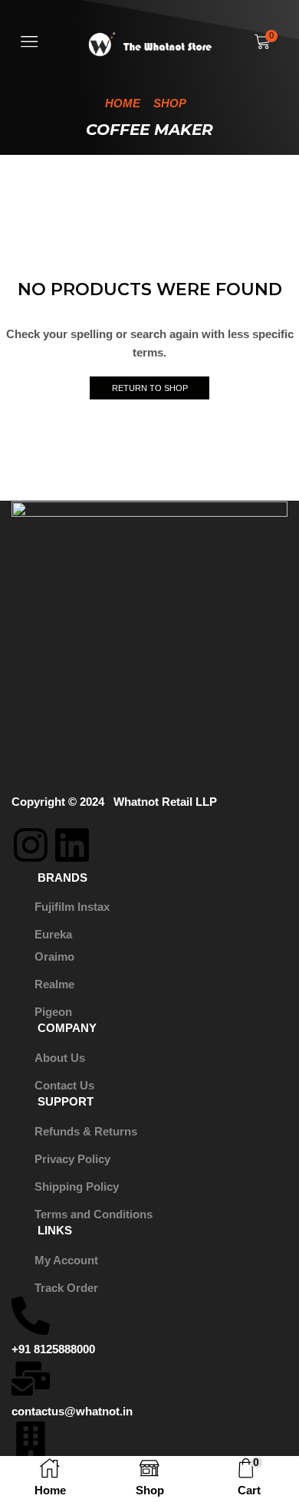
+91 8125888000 (53, 1349)
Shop (169, 103)
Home (122, 103)
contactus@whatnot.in (72, 1411)
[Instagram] (31, 845)
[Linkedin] (72, 845)
